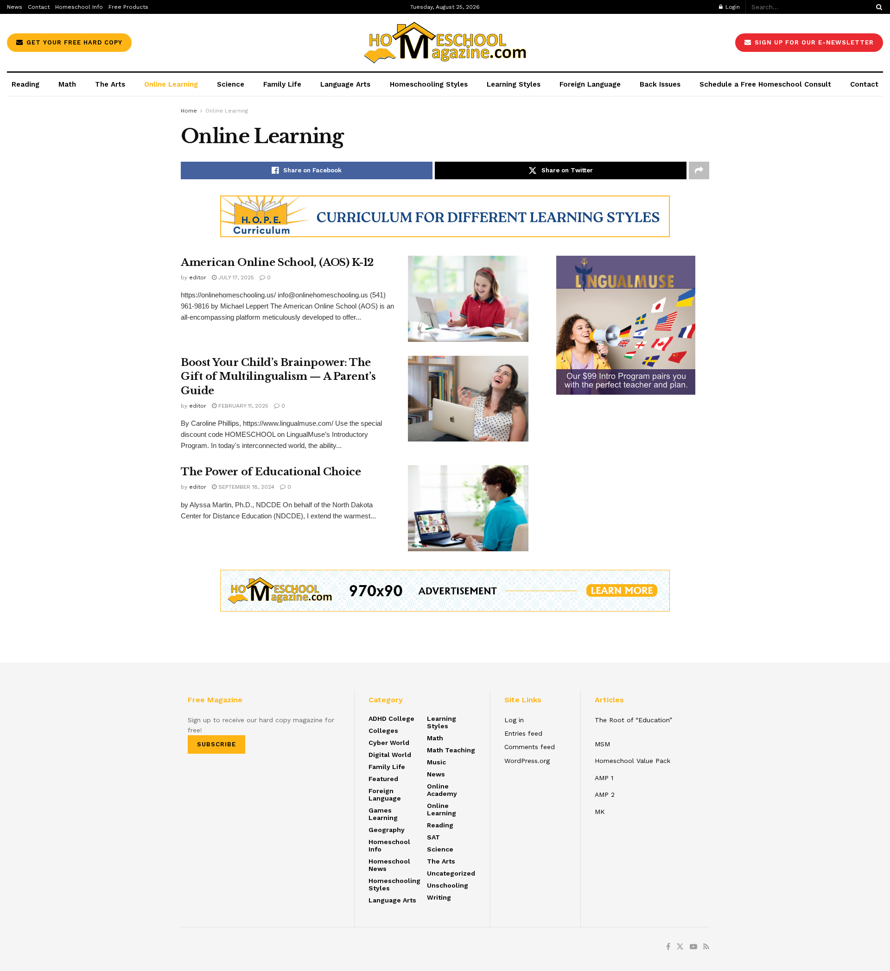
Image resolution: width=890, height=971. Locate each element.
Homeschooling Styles (429, 84)
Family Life (282, 84)
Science (230, 84)
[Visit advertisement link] (445, 216)
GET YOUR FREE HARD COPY (73, 42)
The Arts (110, 84)
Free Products (128, 7)
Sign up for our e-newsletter (813, 42)
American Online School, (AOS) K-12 (277, 262)
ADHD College (391, 718)
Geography (387, 829)
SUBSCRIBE (216, 744)
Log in (514, 720)
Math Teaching (451, 750)
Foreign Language (590, 84)
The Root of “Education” (633, 720)
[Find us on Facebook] (668, 946)
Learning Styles (513, 84)
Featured (383, 778)
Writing (439, 897)
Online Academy (442, 789)
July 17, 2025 (235, 277)
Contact (39, 7)
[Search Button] (877, 7)
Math (67, 84)
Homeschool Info (79, 7)
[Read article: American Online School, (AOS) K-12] (468, 299)
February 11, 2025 (242, 406)
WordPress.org (527, 760)
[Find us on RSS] (706, 946)
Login (732, 7)
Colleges (383, 730)
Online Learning (171, 84)
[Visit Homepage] (445, 42)
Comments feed (529, 746)
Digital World (390, 754)
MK (600, 811)
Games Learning (383, 814)
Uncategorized (451, 873)
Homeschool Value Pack (632, 760)
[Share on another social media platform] (699, 170)
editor (197, 277)
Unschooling (447, 885)
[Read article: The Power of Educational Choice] (468, 508)
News (14, 7)
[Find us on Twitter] (680, 946)
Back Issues (660, 84)
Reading (25, 84)
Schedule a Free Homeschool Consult (765, 84)
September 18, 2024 (245, 487)
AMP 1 (604, 778)
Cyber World (389, 742)
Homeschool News (389, 865)
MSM (602, 744)
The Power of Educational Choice (271, 472)
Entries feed (523, 733)
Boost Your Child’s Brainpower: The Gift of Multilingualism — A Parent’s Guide (278, 376)
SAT (433, 837)
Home (189, 110)
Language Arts (345, 84)
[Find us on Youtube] (693, 946)
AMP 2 (605, 794)
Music (436, 762)
